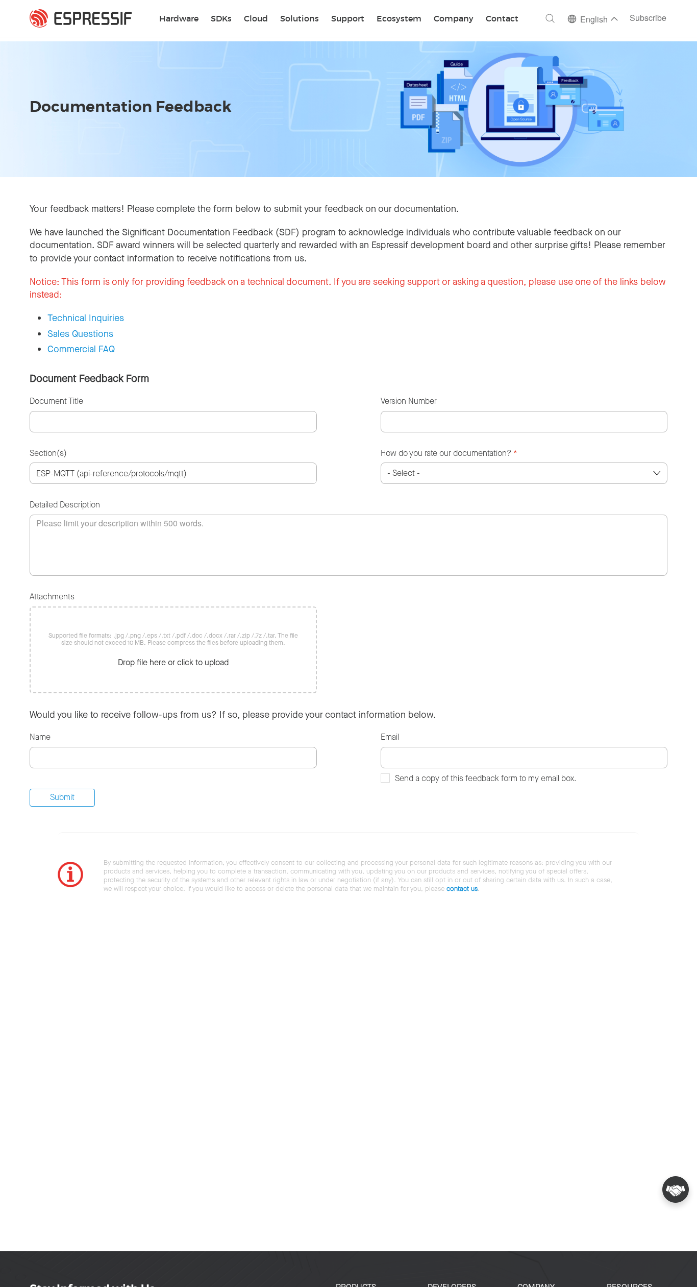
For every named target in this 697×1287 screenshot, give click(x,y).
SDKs (221, 19)
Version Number (409, 401)
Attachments (52, 596)
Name (40, 737)
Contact (502, 19)
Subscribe (648, 18)
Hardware (178, 19)
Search (550, 18)
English (594, 20)
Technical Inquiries (85, 318)
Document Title (56, 401)
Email (390, 737)
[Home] (81, 18)
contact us (462, 888)
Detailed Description (65, 504)
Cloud (256, 19)
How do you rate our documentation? (449, 453)
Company (454, 19)
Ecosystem (399, 19)
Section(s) (48, 453)
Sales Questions (80, 334)
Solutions (299, 19)
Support (347, 19)
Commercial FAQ (81, 349)
